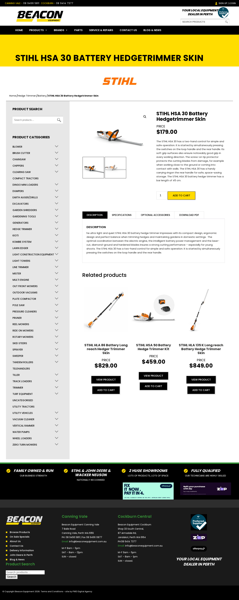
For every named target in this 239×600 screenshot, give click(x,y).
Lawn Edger (20, 248)
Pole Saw (19, 305)
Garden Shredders (25, 210)
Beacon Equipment (24, 591)
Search (59, 120)
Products (36, 30)
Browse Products (20, 532)
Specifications (122, 215)
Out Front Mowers (25, 286)
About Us (15, 541)
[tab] (95, 215)
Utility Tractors (23, 406)
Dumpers (18, 191)
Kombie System (22, 241)
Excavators (21, 203)
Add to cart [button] (106, 390)
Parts (78, 30)
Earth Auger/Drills (25, 197)
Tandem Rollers (23, 362)
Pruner (17, 317)
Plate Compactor (24, 298)
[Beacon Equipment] (39, 16)
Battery (42, 95)
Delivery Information (22, 550)
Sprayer (18, 349)
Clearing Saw (22, 172)
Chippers (18, 165)
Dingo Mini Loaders (25, 184)
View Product (106, 380)
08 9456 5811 (31, 3)
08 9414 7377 (64, 3)
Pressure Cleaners (25, 311)
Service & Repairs (101, 30)
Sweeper (18, 356)
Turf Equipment (23, 394)
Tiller (16, 375)
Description (95, 215)
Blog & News (152, 30)
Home (19, 30)
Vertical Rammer (23, 425)
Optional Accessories (155, 215)
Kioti (16, 235)
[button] (145, 117)
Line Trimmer (21, 267)
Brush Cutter (21, 153)
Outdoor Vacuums (25, 292)
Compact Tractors (26, 178)
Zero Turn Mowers (25, 444)
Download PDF (189, 215)
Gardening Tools (24, 216)
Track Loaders (22, 381)
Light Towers (21, 260)
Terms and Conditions (52, 591)
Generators (20, 222)
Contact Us (128, 30)
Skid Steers (20, 343)
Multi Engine (21, 279)
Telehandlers (21, 368)
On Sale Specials (19, 536)
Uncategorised (23, 400)
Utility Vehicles (23, 413)
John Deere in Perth (21, 555)
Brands (59, 30)
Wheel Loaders (22, 438)
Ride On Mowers (23, 330)
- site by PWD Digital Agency (78, 591)
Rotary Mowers (23, 337)
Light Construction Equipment (33, 254)
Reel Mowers (21, 324)
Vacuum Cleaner (23, 419)
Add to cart (181, 195)
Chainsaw (19, 159)
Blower (17, 146)
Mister (17, 273)
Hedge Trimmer (27, 95)
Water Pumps (21, 432)
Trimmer (18, 387)
